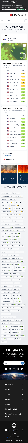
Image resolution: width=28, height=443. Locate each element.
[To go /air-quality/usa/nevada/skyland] (15, 146)
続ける (20, 9)
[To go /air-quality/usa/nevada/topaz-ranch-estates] (15, 134)
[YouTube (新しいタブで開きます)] (14, 369)
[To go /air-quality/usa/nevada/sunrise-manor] (15, 98)
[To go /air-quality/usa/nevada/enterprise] (15, 79)
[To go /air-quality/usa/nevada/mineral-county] (15, 82)
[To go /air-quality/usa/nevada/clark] (15, 92)
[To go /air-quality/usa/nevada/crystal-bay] (15, 137)
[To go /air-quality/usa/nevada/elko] (15, 76)
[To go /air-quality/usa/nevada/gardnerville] (15, 143)
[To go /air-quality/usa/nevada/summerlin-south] (15, 85)
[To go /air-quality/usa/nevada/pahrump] (15, 73)
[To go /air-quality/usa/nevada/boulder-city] (15, 101)
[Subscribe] (22, 363)
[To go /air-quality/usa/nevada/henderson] (15, 95)
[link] (19, 15)
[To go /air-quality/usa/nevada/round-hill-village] (15, 124)
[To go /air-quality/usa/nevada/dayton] (15, 140)
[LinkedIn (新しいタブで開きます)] (22, 369)
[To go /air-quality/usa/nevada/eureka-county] (15, 127)
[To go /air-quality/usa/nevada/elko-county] (15, 131)
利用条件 (14, 434)
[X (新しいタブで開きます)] (10, 369)
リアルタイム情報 (7, 155)
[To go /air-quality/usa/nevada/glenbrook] (15, 121)
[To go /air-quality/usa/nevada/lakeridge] (15, 118)
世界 (2, 20)
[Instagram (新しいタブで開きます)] (18, 369)
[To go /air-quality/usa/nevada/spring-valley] (15, 89)
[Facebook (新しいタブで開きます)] (6, 369)
